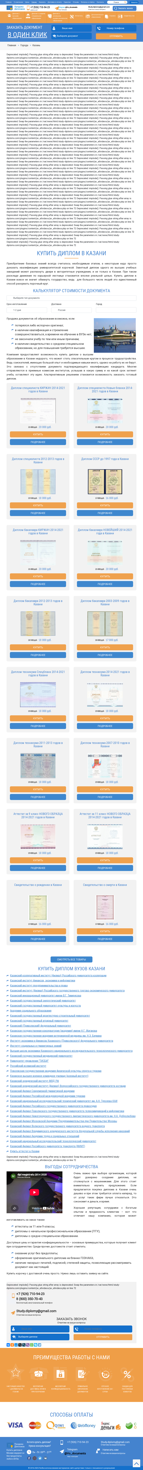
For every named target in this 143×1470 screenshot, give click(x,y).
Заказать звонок (125, 8)
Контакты (100, 2)
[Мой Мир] (16, 1345)
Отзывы (76, 2)
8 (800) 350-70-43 (29, 1299)
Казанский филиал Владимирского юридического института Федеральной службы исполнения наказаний (70, 1131)
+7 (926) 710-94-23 (40, 7)
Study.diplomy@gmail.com (99, 7)
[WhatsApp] (31, 1345)
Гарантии (67, 2)
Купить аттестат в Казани (24, 1151)
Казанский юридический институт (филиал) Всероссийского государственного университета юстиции (68, 1086)
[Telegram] (39, 1345)
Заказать (42, 2)
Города (34, 2)
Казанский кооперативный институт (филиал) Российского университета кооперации (58, 975)
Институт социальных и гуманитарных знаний (35, 1045)
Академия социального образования (30, 1010)
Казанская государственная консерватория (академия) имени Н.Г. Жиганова (53, 1030)
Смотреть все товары (71, 959)
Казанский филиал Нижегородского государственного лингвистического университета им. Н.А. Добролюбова (72, 1116)
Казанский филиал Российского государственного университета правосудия (53, 1106)
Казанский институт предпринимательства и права (39, 985)
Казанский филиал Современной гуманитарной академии (42, 1091)
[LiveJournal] (24, 1345)
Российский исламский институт (28, 1065)
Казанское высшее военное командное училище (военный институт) (49, 1076)
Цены (27, 2)
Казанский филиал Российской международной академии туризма (47, 1096)
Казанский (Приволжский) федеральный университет (40, 1025)
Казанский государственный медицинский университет (41, 1055)
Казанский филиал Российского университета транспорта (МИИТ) (47, 1146)
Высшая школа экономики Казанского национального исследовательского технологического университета (71, 1050)
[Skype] (35, 1345)
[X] (20, 1345)
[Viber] (27, 1345)
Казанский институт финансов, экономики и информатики (42, 980)
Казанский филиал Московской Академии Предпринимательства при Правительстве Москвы (63, 1121)
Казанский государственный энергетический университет (43, 1000)
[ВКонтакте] (8, 1345)
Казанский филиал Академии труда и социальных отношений (44, 1136)
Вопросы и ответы (88, 2)
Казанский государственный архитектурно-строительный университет (50, 1015)
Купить (38, 434)
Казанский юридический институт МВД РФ (34, 1081)
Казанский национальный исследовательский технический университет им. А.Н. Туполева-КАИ (63, 1101)
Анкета (134, 2)
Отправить (116, 36)
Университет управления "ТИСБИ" (29, 1060)
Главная (9, 2)
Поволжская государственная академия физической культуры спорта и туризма (55, 1071)
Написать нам (110, 1449)
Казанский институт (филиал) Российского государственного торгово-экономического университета (67, 990)
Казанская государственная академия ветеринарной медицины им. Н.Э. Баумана (56, 1035)
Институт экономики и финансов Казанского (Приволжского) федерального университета (61, 1040)
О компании (18, 2)
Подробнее (38, 442)
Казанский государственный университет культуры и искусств (45, 1005)
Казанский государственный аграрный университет (39, 1020)
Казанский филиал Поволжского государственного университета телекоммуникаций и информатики (67, 1111)
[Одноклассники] (12, 1345)
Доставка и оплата (55, 2)
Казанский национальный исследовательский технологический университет (53, 1141)
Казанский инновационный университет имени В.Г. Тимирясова (45, 995)
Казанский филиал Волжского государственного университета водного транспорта (57, 1126)
